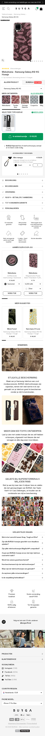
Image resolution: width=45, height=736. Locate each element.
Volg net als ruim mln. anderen (25, 622)
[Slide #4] (38, 61)
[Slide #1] (32, 61)
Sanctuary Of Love (33, 329)
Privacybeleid (32, 723)
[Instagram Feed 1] (23, 639)
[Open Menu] (3, 9)
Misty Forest (12, 329)
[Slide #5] (40, 61)
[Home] (22, 9)
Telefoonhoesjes (7, 14)
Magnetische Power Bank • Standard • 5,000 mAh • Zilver (33, 277)
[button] (11, 68)
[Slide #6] (42, 61)
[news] (36, 9)
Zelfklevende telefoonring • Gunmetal (12, 277)
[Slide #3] (36, 61)
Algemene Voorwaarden (17, 723)
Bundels (33, 82)
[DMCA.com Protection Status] (22, 731)
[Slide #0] (30, 61)
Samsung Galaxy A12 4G (10, 17)
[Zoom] (3, 60)
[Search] (8, 9)
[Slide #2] (34, 61)
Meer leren (38, 112)
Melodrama (12, 273)
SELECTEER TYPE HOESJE (12, 112)
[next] (42, 2)
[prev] (2, 2)
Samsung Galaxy (19, 14)
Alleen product (11, 82)
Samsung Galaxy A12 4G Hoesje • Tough (12, 333)
